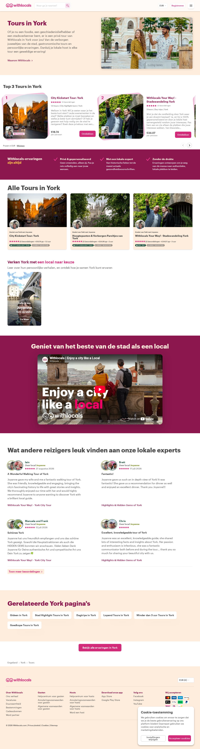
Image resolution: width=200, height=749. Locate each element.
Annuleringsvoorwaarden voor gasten (50, 701)
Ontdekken (87, 133)
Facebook (138, 696)
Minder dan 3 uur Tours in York (155, 615)
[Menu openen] (191, 5)
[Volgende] (189, 145)
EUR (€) (183, 680)
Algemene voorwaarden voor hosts (82, 707)
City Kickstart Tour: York (24, 235)
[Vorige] (183, 145)
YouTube (137, 703)
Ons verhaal (12, 696)
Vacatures (11, 700)
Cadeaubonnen (14, 711)
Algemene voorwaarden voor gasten (50, 707)
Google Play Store (111, 700)
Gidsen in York (19, 615)
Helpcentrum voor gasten (51, 696)
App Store (107, 696)
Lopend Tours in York (116, 615)
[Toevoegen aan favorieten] (62, 197)
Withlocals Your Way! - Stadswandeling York (161, 235)
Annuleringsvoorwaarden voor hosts (82, 701)
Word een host (77, 712)
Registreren (178, 5)
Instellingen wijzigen (153, 738)
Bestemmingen (14, 707)
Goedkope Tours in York (24, 625)
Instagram (138, 700)
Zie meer (24, 319)
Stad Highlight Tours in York (52, 615)
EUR (162, 5)
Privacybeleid (34, 725)
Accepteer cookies (179, 738)
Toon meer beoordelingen (24, 571)
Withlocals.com (20, 725)
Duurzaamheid (13, 703)
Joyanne (40, 465)
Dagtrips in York (86, 615)
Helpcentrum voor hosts (82, 696)
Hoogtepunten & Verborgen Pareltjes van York (97, 237)
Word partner (12, 715)
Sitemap (54, 725)
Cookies (45, 725)
